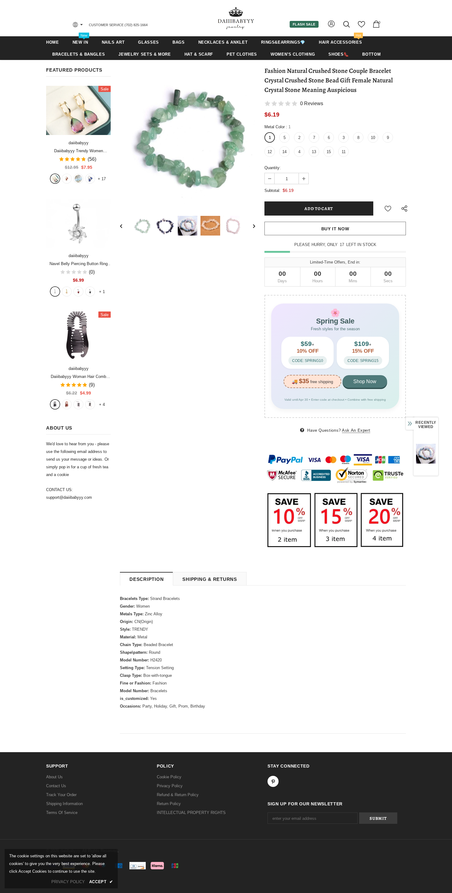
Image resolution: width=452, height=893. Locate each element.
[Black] (55, 404)
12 (270, 151)
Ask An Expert (356, 430)
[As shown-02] (90, 404)
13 (314, 151)
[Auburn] (66, 404)
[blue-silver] (90, 178)
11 (344, 151)
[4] (90, 291)
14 (284, 151)
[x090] (55, 178)
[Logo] (236, 18)
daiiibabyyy (79, 143)
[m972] (78, 178)
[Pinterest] (273, 781)
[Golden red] (66, 178)
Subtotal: (272, 190)
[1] (55, 291)
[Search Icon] (347, 24)
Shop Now (364, 381)
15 (329, 151)
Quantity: (272, 167)
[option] (187, 136)
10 (373, 137)
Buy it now (335, 228)
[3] (78, 291)
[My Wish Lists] (361, 26)
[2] (66, 291)
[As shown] (78, 404)
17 (102, 179)
